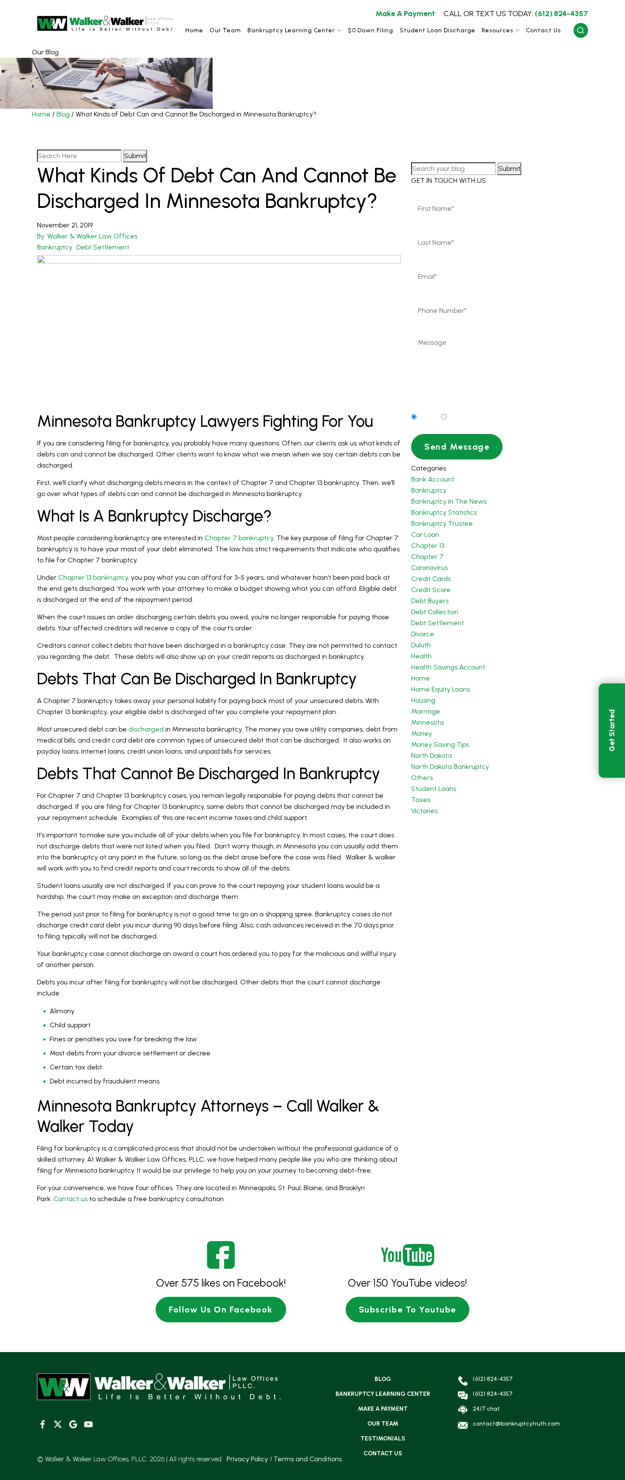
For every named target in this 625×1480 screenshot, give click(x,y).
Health (421, 656)
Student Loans (433, 789)
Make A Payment (405, 13)
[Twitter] (57, 1424)
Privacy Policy (247, 1459)
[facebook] (42, 1424)
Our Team (225, 30)
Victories (424, 811)
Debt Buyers (430, 601)
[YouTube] (88, 1424)
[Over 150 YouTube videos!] (407, 1255)
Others (422, 778)
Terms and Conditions (307, 1459)
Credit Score (431, 590)
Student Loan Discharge (437, 30)
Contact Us (543, 30)
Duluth (421, 645)
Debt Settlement (103, 247)
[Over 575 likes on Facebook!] (221, 1255)
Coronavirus (429, 568)
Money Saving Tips (440, 744)
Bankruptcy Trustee (442, 523)
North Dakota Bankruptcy (450, 767)
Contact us (71, 1199)
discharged (146, 729)
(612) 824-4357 (515, 13)
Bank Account (432, 479)
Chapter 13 (427, 546)
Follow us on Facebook (221, 1309)
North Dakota (431, 755)
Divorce (422, 634)
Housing (423, 700)
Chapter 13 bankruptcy (93, 577)
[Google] (73, 1424)
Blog (63, 114)
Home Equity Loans (440, 689)
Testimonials (383, 1438)
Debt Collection (434, 612)
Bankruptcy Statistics (444, 512)
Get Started (611, 730)
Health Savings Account (448, 667)
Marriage (425, 711)
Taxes (420, 800)
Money (421, 733)
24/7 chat (486, 1408)
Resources (497, 30)
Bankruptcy (54, 247)
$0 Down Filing (370, 30)
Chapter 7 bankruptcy (239, 538)
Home (194, 30)
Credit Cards (431, 579)
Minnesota (427, 722)
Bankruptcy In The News (448, 501)
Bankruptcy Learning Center (291, 30)
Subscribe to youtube (407, 1309)
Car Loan (425, 534)
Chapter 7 (427, 557)
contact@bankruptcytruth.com (516, 1423)
